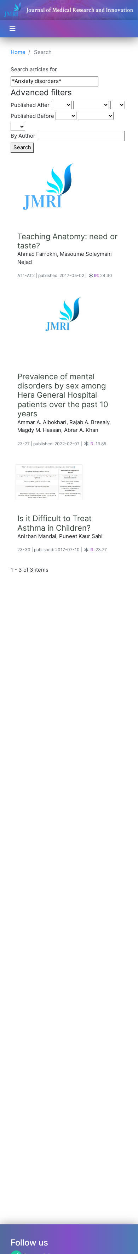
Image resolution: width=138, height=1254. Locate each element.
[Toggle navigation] (12, 29)
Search (22, 147)
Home (18, 52)
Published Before (32, 116)
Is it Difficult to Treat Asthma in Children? (54, 523)
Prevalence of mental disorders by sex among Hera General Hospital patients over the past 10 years (62, 395)
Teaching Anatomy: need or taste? (67, 241)
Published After (30, 105)
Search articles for (34, 69)
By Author (23, 135)
